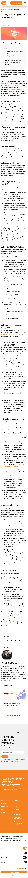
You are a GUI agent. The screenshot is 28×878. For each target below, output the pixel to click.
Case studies (4, 806)
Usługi (3, 800)
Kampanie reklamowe (17, 801)
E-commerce (20, 708)
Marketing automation (17, 810)
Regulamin (16, 761)
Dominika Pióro (9, 663)
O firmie (3, 803)
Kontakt (3, 812)
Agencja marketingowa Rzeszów (18, 823)
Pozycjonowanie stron (18, 805)
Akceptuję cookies (14, 872)
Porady (7, 25)
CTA (5, 383)
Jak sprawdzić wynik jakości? (13, 60)
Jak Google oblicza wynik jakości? (12, 57)
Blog (2, 25)
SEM (10, 25)
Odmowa (14, 875)
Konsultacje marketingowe (18, 817)
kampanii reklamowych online (15, 89)
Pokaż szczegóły (19, 868)
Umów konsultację (10, 789)
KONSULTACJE (16, 3)
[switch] (25, 853)
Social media (17, 814)
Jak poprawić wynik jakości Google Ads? (12, 63)
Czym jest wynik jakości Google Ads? (14, 53)
